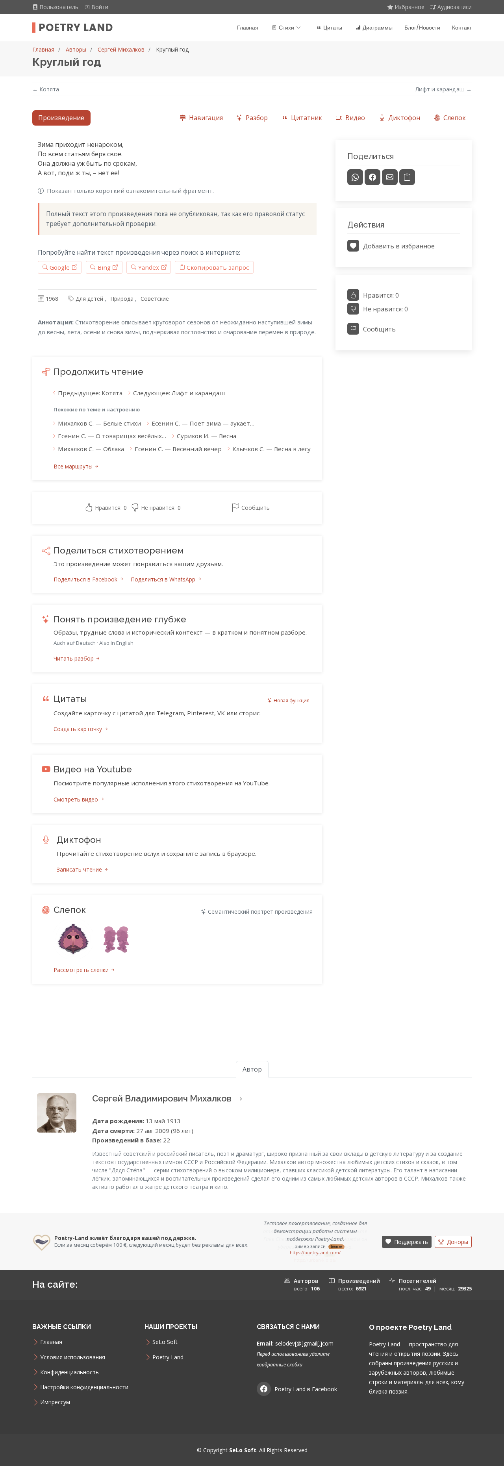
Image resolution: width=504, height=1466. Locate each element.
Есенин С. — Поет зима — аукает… (203, 423)
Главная (247, 27)
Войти (99, 7)
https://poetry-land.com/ (315, 1252)
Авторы (76, 49)
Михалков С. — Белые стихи (99, 423)
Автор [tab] (252, 1069)
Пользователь (59, 7)
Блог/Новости (422, 27)
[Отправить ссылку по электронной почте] (390, 177)
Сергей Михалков (121, 49)
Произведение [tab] (61, 117)
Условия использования (72, 1349)
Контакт (462, 27)
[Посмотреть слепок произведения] (73, 939)
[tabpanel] (252, 571)
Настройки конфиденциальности (84, 1379)
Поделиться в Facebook (86, 579)
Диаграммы (378, 27)
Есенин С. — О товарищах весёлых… (112, 435)
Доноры (456, 1238)
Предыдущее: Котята (90, 392)
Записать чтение (80, 869)
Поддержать (410, 1238)
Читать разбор (74, 658)
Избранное (409, 7)
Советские (155, 298)
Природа (121, 298)
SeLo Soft (165, 1334)
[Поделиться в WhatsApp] (355, 177)
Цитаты (332, 27)
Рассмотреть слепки (82, 970)
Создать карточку (79, 729)
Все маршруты (74, 466)
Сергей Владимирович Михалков (162, 1098)
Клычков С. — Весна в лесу (271, 448)
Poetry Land (76, 27)
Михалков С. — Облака (91, 448)
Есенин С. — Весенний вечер (178, 448)
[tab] (201, 118)
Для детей (89, 298)
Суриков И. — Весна (206, 435)
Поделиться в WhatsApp (164, 579)
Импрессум (55, 1395)
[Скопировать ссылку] (407, 177)
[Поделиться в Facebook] (372, 177)
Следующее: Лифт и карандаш (179, 392)
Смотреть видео (77, 799)
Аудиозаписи (454, 7)
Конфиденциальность (69, 1364)
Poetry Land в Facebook (305, 1381)
